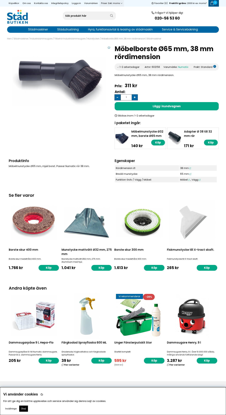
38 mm (184, 168)
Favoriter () (161, 3)
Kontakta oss (41, 3)
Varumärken (91, 3)
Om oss (27, 3)
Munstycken (93, 38)
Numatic (183, 67)
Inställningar (11, 408)
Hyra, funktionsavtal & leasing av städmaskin (120, 29)
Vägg (195, 179)
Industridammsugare (41, 38)
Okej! (23, 408)
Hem (9, 38)
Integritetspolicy (59, 3)
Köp (101, 361)
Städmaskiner (21, 38)
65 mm (184, 174)
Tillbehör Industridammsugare (69, 38)
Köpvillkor (14, 3)
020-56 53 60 (167, 18)
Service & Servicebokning (180, 29)
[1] (59, 81)
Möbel (184, 179)
